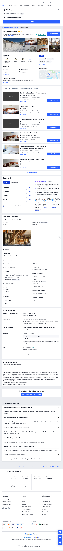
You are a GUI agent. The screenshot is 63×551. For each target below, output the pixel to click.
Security (44, 514)
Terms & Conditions (26, 506)
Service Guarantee (6, 501)
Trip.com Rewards (46, 501)
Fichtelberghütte (10, 32)
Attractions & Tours (29, 5)
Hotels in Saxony (33, 467)
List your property (46, 506)
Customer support (6, 499)
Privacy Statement (26, 509)
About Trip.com (25, 499)
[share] (60, 537)
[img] (14, 45)
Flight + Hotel (40, 5)
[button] (47, 2)
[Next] (59, 238)
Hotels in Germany (23, 467)
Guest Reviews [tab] (13, 88)
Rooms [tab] (5, 88)
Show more (6, 82)
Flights (10, 5)
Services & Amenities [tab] (26, 88)
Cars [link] (21, 5)
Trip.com (11, 467)
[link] (43, 2)
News (23, 501)
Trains (15, 5)
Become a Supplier (46, 511)
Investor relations (46, 499)
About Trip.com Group (27, 514)
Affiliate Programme (47, 504)
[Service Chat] (60, 542)
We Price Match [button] (42, 34)
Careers (24, 504)
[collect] (60, 532)
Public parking (36, 222)
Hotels (15, 467)
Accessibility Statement (27, 511)
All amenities (6, 74)
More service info (6, 504)
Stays (3, 5)
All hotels (44, 509)
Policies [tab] (36, 88)
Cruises (49, 5)
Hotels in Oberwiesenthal (45, 467)
